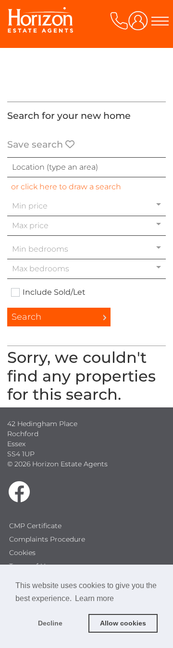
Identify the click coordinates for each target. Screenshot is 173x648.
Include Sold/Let (54, 292)
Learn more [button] (94, 598)
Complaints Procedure (47, 539)
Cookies (22, 552)
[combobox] (86, 167)
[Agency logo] (86, 49)
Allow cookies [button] (123, 623)
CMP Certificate (35, 525)
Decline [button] (50, 623)
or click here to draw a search (66, 186)
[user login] (139, 24)
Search (26, 317)
